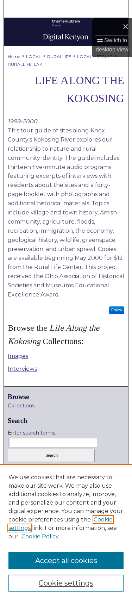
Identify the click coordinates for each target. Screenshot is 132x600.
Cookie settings (66, 583)
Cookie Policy (40, 536)
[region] (66, 532)
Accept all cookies (66, 560)
